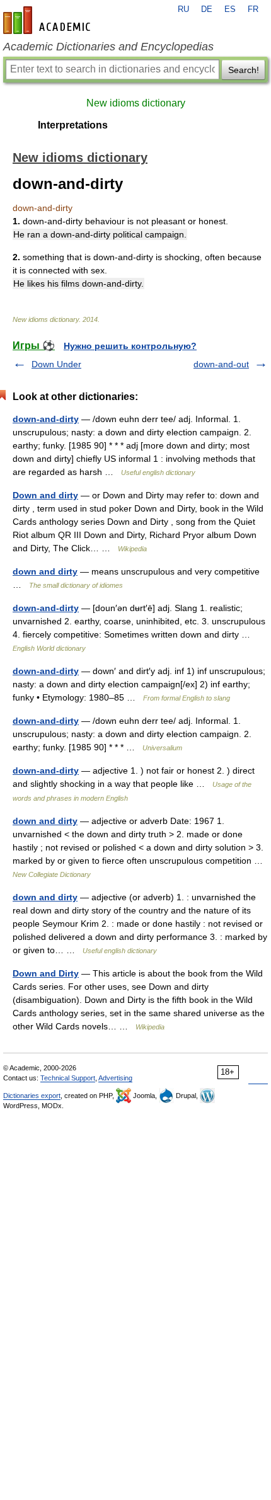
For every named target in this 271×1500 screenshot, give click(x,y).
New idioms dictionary (135, 103)
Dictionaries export (32, 1095)
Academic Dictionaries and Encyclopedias (108, 46)
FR (253, 9)
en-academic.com (48, 20)
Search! (243, 70)
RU (183, 9)
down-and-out (221, 364)
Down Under (56, 364)
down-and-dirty (46, 419)
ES (230, 9)
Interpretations (73, 125)
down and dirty (45, 571)
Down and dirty (45, 495)
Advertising (115, 1078)
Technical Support (67, 1078)
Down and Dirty (46, 973)
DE (206, 9)
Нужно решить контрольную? (130, 346)
